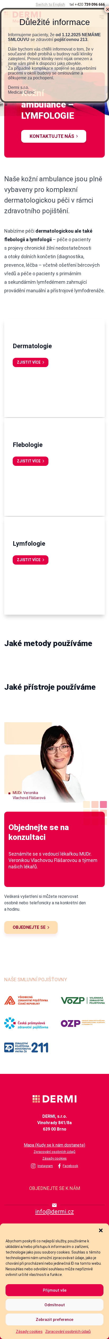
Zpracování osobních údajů (68, 1331)
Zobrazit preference (54, 1319)
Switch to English (50, 4)
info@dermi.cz (54, 1211)
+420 (90, 4)
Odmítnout (54, 1305)
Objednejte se (29, 927)
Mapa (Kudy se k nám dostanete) (54, 1145)
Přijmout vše (54, 1290)
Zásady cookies (29, 1331)
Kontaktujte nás (52, 136)
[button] (100, 1230)
